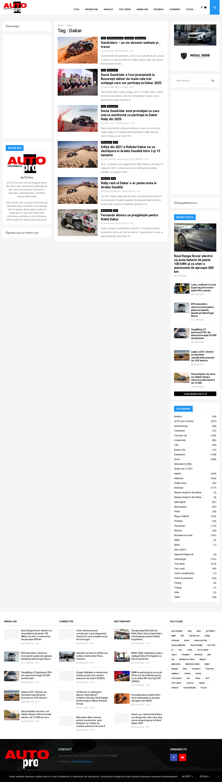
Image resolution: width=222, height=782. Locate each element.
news (207, 664)
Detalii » (205, 776)
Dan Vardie (109, 51)
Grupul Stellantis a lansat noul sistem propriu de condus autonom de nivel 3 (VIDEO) (92, 675)
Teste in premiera (183, 578)
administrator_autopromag (116, 159)
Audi (199, 631)
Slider (177, 539)
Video (177, 596)
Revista (178, 530)
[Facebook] (202, 7)
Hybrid (177, 473)
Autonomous (181, 425)
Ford (189, 650)
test (207, 678)
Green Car (10, 621)
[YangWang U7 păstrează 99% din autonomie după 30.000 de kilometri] (181, 333)
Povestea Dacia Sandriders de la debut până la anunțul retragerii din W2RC (145, 698)
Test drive (125, 9)
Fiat (180, 650)
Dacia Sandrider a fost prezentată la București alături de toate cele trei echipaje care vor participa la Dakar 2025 (131, 79)
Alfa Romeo (177, 631)
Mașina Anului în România (187, 492)
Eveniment (179, 454)
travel (202, 683)
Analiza (108, 9)
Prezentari (91, 9)
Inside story (180, 482)
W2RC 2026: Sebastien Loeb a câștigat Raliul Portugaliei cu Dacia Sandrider (146, 656)
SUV (188, 678)
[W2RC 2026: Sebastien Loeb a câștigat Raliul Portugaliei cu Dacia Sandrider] (122, 657)
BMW (173, 636)
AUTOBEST (210, 631)
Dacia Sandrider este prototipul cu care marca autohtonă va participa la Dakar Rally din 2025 (130, 115)
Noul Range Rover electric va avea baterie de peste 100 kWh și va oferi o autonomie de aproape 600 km (194, 264)
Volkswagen (189, 688)
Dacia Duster (200, 640)
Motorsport (140, 38)
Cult (176, 444)
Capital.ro (194, 636)
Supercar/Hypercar (184, 554)
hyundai (185, 655)
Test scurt (179, 568)
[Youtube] (206, 7)
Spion (177, 544)
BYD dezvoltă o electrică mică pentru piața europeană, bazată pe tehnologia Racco (202, 310)
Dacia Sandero (178, 645)
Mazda (203, 659)
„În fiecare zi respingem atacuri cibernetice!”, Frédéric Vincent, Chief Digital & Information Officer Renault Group (92, 698)
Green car (142, 9)
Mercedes (175, 664)
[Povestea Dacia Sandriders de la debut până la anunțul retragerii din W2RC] (122, 698)
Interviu (158, 9)
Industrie (178, 478)
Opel (185, 669)
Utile (176, 592)
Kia (172, 659)
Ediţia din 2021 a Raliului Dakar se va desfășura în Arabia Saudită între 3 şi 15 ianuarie (130, 151)
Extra (189, 9)
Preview (178, 520)
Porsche (210, 669)
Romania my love (183, 535)
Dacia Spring (196, 645)
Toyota (190, 683)
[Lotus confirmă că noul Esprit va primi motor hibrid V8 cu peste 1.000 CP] (181, 288)
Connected (180, 440)
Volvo (204, 688)
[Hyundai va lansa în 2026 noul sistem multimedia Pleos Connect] (67, 657)
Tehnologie (180, 559)
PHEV (177, 511)
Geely (174, 655)
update (174, 688)
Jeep (209, 655)
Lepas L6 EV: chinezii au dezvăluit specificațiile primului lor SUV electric (34, 695)
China (207, 636)
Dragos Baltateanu (112, 191)
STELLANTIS (176, 678)
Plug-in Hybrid (181, 516)
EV (172, 650)
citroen (175, 640)
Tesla (197, 678)
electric (211, 645)
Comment (175, 9)
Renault (175, 673)
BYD (182, 636)
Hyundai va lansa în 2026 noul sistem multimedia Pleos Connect (92, 656)
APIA (190, 631)
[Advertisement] (27, 86)
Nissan (174, 669)
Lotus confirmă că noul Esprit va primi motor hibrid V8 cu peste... (203, 287)
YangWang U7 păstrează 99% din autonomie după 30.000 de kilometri (36, 675)
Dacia (186, 640)
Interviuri (178, 487)
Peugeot (196, 669)
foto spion (202, 650)
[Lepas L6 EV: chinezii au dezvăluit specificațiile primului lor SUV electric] (181, 355)
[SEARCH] (212, 80)
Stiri (76, 9)
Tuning (177, 582)
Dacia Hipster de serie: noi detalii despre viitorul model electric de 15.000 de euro (36, 714)
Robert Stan (109, 223)
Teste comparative (184, 573)
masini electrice (187, 659)
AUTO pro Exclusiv (115, 38)
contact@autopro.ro (81, 761)
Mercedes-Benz (192, 664)
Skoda (187, 673)
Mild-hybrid (180, 502)
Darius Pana (109, 123)
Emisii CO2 (179, 449)
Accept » (187, 776)
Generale (105, 178)
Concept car (180, 435)
